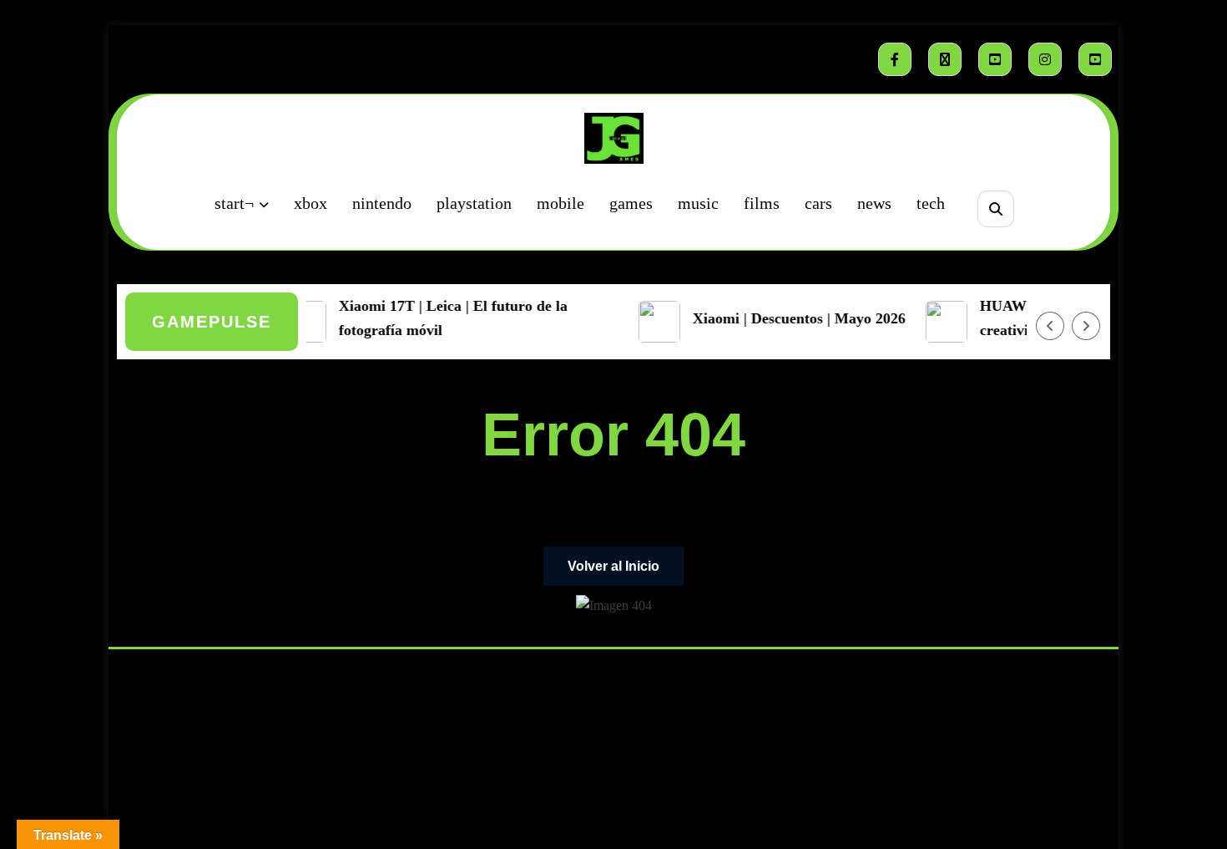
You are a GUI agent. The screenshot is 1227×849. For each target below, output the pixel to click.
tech (930, 203)
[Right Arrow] (1086, 326)
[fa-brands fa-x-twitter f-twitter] (945, 59)
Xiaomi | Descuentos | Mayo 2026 (790, 318)
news (874, 203)
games (631, 203)
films (762, 203)
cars (818, 203)
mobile (560, 203)
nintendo (382, 203)
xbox (310, 203)
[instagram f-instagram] (1045, 59)
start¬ (234, 203)
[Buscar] (995, 208)
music (698, 203)
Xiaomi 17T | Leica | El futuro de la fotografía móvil (445, 317)
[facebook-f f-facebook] (894, 59)
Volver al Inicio (613, 566)
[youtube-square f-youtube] (995, 59)
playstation (474, 203)
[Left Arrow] (1050, 326)
